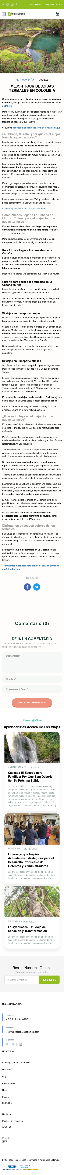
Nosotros (6, 1069)
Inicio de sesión (36, 4)
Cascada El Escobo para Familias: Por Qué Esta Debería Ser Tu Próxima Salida (30, 776)
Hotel (4, 1090)
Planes (5, 1097)
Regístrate (50, 4)
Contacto (6, 1113)
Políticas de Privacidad (13, 1120)
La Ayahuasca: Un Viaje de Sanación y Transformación (27, 929)
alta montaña (25, 79)
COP (58, 4)
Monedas (6, 1137)
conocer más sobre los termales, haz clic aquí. (36, 127)
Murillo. (9, 105)
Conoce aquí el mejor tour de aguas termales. (24, 208)
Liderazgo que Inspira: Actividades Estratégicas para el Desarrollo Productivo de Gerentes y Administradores (31, 860)
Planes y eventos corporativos (16, 1062)
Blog (4, 1076)
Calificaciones (8, 1083)
